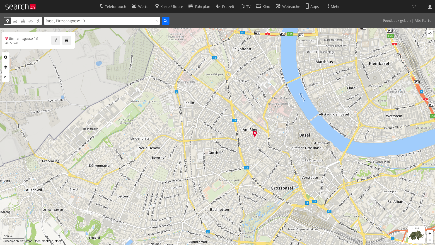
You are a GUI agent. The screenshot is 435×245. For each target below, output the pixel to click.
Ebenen (6, 67)
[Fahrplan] (66, 40)
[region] (217, 136)
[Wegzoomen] (430, 240)
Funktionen (6, 77)
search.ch (13, 241)
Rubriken (6, 57)
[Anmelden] (430, 6)
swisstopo (26, 241)
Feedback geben (397, 20)
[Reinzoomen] (430, 233)
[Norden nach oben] (430, 42)
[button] (255, 133)
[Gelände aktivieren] (430, 33)
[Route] (55, 40)
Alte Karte (423, 20)
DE (414, 6)
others (58, 241)
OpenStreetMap (43, 241)
